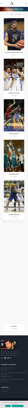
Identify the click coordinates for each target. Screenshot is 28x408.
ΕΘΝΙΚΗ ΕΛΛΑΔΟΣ (14, 93)
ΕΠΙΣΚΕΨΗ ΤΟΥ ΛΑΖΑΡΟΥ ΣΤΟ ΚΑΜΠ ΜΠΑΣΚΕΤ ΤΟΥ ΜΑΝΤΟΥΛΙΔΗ (14, 373)
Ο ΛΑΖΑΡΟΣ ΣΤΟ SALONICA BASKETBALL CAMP (12, 379)
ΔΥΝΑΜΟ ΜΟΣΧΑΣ (14, 214)
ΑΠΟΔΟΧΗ (8, 405)
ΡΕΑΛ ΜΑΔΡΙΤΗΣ (14, 133)
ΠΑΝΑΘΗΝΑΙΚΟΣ (14, 174)
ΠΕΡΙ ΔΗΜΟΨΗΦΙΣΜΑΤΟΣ (7, 368)
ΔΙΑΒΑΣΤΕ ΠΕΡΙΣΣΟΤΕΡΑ (17, 405)
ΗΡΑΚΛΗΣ (14, 326)
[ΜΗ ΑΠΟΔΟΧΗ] (26, 404)
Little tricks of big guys (14, 52)
